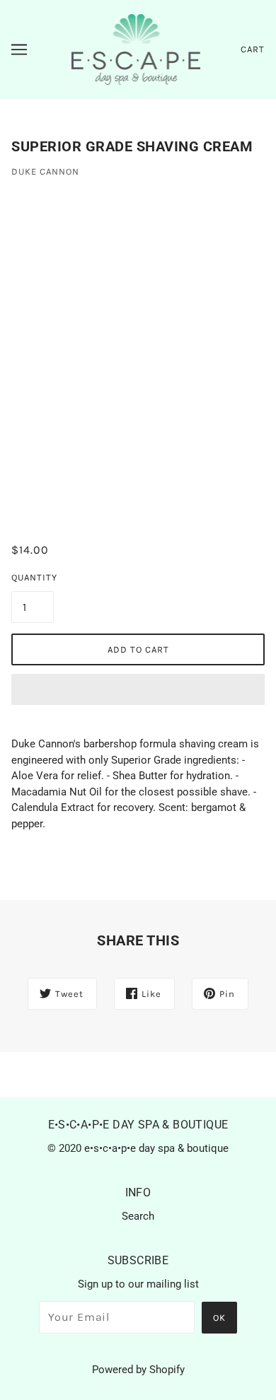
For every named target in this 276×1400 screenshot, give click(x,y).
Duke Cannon (45, 171)
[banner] (136, 48)
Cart (253, 49)
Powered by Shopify (138, 1369)
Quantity (32, 577)
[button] (138, 689)
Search (138, 1216)
